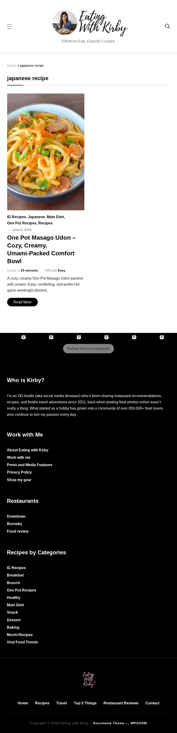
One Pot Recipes (21, 223)
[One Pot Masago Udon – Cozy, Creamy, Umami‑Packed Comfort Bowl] (46, 97)
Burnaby (14, 524)
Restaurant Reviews (121, 703)
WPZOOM (139, 723)
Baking (13, 627)
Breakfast (15, 575)
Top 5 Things (85, 703)
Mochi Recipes (20, 635)
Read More (22, 302)
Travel (61, 703)
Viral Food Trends (22, 642)
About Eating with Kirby (27, 450)
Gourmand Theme (108, 723)
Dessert (14, 620)
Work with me (18, 457)
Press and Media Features (29, 465)
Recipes (45, 223)
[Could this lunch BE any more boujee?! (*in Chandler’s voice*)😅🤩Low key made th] (41, 352)
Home (11, 65)
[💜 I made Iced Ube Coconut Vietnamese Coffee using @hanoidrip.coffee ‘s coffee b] (124, 352)
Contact (152, 703)
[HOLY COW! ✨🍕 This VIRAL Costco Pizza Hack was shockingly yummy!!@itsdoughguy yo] (14, 352)
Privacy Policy (19, 472)
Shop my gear (19, 480)
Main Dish (55, 217)
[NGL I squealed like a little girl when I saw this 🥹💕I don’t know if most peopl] (152, 352)
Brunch (13, 583)
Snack (12, 612)
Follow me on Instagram (88, 349)
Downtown (16, 516)
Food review (17, 531)
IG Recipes (16, 217)
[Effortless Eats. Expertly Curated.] (88, 671)
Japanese (36, 217)
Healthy (13, 598)
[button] (9, 26)
